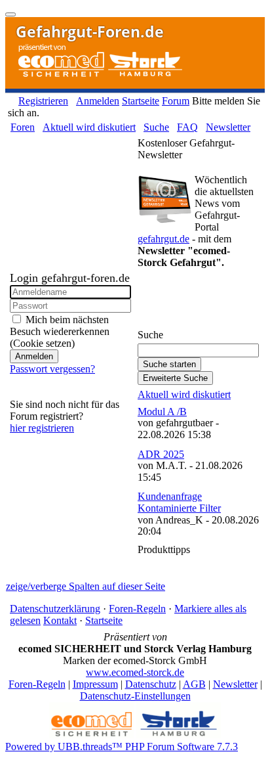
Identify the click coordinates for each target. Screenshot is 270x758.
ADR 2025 (161, 454)
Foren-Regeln (137, 608)
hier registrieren (42, 428)
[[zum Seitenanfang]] (10, 14)
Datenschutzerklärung (55, 608)
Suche (156, 127)
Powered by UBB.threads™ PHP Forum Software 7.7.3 (121, 746)
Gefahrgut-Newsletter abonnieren (186, 302)
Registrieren (43, 100)
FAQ (187, 127)
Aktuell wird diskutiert (89, 127)
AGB (194, 684)
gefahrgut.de (163, 238)
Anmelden (97, 100)
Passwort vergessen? (52, 368)
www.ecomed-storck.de (135, 672)
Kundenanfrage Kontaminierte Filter (179, 502)
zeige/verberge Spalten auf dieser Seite (85, 586)
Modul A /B (162, 411)
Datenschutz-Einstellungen (135, 696)
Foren (22, 127)
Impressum (95, 684)
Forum (175, 100)
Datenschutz (150, 684)
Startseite (140, 100)
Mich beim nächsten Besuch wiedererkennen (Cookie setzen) (59, 331)
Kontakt (60, 620)
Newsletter (228, 127)
